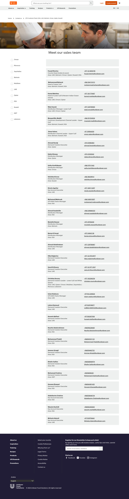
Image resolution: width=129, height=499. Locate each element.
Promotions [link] (72, 8)
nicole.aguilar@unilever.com (94, 191)
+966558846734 (89, 396)
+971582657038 (89, 316)
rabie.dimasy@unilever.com (94, 157)
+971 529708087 (89, 244)
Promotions (14, 463)
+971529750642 (89, 418)
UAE (15, 89)
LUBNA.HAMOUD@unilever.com (95, 308)
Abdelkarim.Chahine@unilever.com (96, 398)
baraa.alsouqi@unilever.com (94, 236)
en (114, 8)
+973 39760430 (89, 222)
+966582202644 (89, 407)
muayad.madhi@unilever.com (94, 121)
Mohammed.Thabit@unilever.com (96, 342)
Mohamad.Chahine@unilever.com (96, 376)
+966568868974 (89, 362)
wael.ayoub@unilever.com (93, 110)
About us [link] (11, 8)
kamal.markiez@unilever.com (94, 96)
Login (102, 3)
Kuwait (16, 107)
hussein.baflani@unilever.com (94, 319)
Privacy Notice (42, 455)
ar (118, 8)
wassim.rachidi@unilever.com (94, 410)
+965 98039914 (89, 177)
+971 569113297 (89, 188)
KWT (15, 113)
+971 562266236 (89, 278)
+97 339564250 (89, 131)
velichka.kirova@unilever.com (94, 179)
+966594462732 (89, 350)
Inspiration (14, 444)
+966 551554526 (89, 118)
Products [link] (49, 8)
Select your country (44, 440)
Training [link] (32, 8)
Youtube (82, 458)
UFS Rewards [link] (61, 8)
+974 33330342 (89, 154)
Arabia (13, 477)
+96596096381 (89, 373)
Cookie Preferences (44, 444)
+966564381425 (89, 384)
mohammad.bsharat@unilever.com (96, 85)
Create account (111, 3)
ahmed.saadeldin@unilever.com (95, 213)
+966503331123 (89, 339)
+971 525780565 (89, 107)
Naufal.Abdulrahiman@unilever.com (97, 330)
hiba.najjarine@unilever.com (94, 259)
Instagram (93, 458)
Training (13, 448)
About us (13, 440)
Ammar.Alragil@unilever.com (94, 353)
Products (13, 455)
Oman (16, 59)
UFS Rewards (14, 459)
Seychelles (17, 71)
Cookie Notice (42, 459)
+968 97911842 (89, 165)
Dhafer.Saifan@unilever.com (94, 364)
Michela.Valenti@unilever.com (94, 421)
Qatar (16, 95)
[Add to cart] (119, 3)
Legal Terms (42, 452)
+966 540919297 (89, 199)
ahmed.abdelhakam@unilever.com (96, 247)
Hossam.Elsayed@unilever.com (95, 387)
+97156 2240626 (89, 294)
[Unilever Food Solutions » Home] (13, 3)
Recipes (13, 452)
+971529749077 (89, 305)
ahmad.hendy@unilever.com (94, 145)
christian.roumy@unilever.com (94, 281)
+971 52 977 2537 (90, 267)
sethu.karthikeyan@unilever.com (95, 168)
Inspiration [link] (20, 8)
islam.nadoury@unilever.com (94, 296)
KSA (15, 101)
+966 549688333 (89, 211)
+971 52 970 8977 (90, 256)
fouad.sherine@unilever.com (94, 74)
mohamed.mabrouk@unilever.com (96, 202)
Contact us (41, 467)
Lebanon (17, 119)
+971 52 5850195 (89, 71)
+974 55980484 (89, 143)
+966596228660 (89, 328)
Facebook (71, 458)
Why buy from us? (44, 448)
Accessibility (42, 463)
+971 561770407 (89, 93)
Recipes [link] (40, 8)
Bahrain (16, 77)
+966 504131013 (89, 82)
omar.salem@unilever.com (93, 134)
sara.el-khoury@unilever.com (94, 270)
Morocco (17, 65)
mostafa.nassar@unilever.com (95, 225)
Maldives (17, 83)
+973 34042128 (89, 233)
